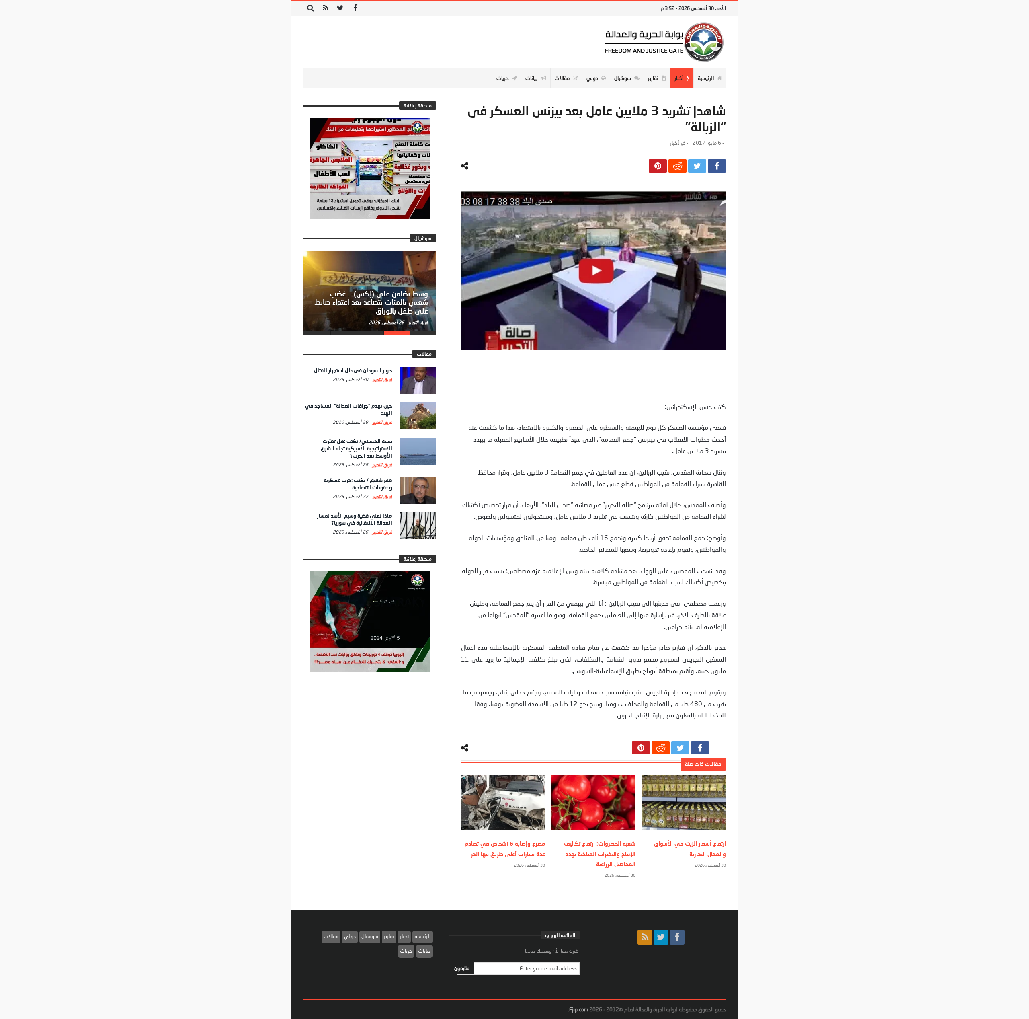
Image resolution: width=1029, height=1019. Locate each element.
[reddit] (677, 166)
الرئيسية (422, 936)
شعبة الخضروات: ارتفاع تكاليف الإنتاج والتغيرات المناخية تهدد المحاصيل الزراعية (599, 853)
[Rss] (325, 8)
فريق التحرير (417, 322)
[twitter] (697, 166)
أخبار (674, 143)
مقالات (331, 936)
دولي (350, 936)
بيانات (424, 950)
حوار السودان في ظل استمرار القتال (353, 370)
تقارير (389, 936)
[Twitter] (340, 8)
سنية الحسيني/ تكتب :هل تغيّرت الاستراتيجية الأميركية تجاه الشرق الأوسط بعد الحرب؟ (356, 448)
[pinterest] (658, 166)
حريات (406, 950)
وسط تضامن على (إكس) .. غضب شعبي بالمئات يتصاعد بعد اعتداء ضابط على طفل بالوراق (371, 302)
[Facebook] (355, 8)
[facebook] (717, 166)
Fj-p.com (578, 1009)
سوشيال (369, 936)
